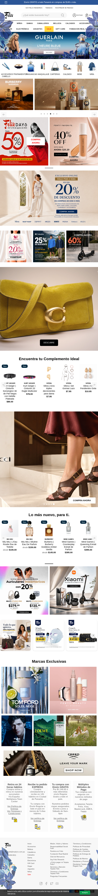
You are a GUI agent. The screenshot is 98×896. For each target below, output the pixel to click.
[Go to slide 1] (44, 504)
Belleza (30, 849)
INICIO (10, 23)
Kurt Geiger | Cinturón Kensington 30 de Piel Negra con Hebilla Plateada (10, 392)
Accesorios (31, 846)
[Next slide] (93, 459)
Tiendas (48, 8)
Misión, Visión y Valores (59, 844)
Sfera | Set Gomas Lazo (69, 387)
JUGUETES (37, 29)
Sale (29, 874)
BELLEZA (57, 23)
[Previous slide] (4, 459)
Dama (29, 858)
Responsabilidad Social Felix (59, 847)
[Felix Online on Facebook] (46, 883)
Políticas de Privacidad (81, 846)
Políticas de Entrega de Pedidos (81, 855)
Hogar (29, 866)
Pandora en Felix (56, 851)
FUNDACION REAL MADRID (80, 29)
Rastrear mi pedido (64, 8)
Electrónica (31, 860)
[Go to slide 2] (46, 504)
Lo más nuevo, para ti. (49, 515)
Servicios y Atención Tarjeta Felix (57, 868)
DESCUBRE (49, 343)
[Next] (95, 69)
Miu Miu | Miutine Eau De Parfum (29, 543)
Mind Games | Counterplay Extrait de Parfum (68, 546)
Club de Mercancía (57, 857)
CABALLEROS (43, 23)
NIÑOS (19, 23)
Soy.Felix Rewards (34, 8)
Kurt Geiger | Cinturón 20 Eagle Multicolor (29, 388)
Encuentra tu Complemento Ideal (49, 359)
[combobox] (40, 15)
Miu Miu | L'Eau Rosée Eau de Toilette (10, 544)
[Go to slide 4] (51, 504)
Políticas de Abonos (80, 859)
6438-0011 (12, 855)
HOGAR (9, 29)
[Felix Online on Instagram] (40, 883)
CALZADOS (70, 23)
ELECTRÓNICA (22, 29)
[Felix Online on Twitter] (51, 883)
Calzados (31, 855)
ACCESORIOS (85, 23)
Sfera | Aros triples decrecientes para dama (49, 390)
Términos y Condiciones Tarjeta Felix (59, 872)
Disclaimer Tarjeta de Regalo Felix (81, 865)
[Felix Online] (8, 15)
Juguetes (30, 869)
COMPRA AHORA (36, 141)
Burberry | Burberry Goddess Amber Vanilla (49, 546)
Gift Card (30, 863)
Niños (29, 872)
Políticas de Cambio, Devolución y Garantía (81, 850)
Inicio (29, 844)
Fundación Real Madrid (59, 854)
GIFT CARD (60, 29)
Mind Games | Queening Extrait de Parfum (88, 544)
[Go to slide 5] (53, 504)
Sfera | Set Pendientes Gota (88, 387)
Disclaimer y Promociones (83, 861)
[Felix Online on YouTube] (57, 883)
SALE (49, 29)
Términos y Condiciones (82, 844)
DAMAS (30, 23)
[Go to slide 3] (49, 504)
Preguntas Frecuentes (58, 876)
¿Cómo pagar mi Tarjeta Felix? (59, 863)
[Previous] (3, 114)
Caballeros (31, 852)
